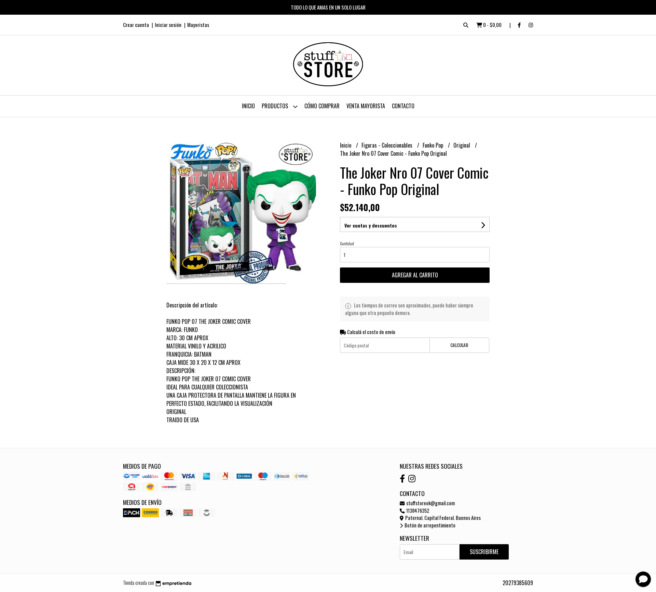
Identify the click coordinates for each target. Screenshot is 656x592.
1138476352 (417, 510)
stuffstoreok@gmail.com (430, 503)
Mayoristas (198, 24)
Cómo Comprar (322, 106)
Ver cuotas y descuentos (370, 225)
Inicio (248, 106)
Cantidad (347, 243)
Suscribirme (484, 552)
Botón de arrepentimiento (429, 525)
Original (462, 145)
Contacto (403, 106)
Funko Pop (434, 145)
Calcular (459, 345)
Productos (275, 106)
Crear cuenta (136, 24)
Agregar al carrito (415, 275)
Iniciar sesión (168, 24)
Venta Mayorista (365, 106)
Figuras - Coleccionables (387, 145)
